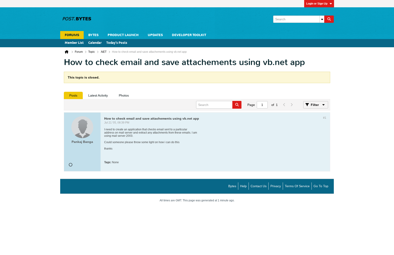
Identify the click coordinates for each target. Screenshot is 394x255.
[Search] (329, 19)
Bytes (232, 186)
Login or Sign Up (316, 3)
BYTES (93, 35)
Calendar (95, 43)
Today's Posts (116, 43)
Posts (73, 95)
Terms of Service (297, 186)
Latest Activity (98, 95)
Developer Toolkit (189, 35)
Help (243, 186)
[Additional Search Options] (321, 19)
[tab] (73, 95)
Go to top (321, 186)
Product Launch (123, 35)
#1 (324, 117)
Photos (124, 95)
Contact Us (259, 186)
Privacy (275, 186)
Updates (155, 35)
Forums (72, 35)
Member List (74, 43)
